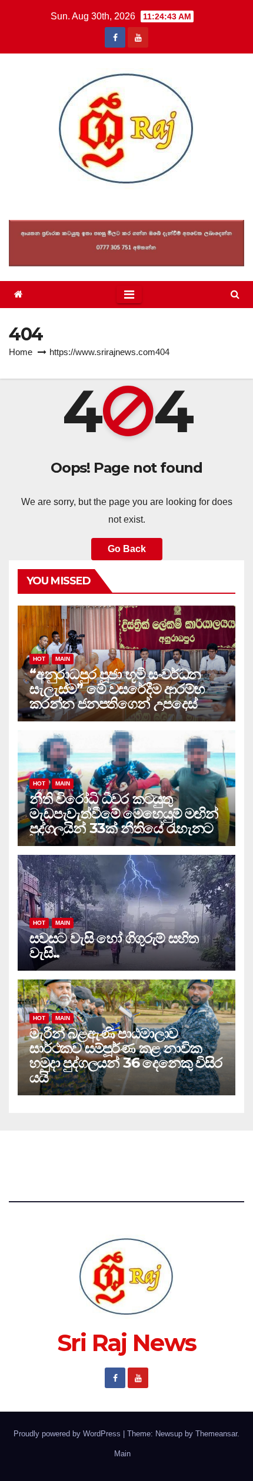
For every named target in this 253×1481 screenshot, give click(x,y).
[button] (235, 294)
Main (62, 659)
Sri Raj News (127, 204)
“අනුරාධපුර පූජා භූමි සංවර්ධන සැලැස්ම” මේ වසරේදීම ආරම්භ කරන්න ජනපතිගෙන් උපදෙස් (116, 689)
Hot (39, 659)
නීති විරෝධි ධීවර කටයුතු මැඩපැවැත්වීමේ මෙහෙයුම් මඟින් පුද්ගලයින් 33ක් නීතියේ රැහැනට (123, 813)
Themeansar (216, 1433)
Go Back (127, 549)
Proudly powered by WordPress (68, 1433)
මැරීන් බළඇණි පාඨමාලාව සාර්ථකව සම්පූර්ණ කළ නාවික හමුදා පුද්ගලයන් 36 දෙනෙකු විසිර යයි (125, 1055)
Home (20, 352)
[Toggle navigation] (129, 294)
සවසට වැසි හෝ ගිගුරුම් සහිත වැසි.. (113, 945)
